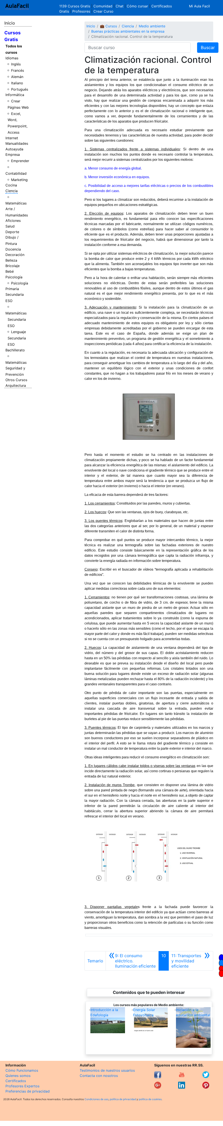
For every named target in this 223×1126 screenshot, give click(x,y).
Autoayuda (14, 149)
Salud (10, 226)
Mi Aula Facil (199, 6)
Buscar (208, 47)
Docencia (13, 249)
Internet (11, 138)
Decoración (14, 254)
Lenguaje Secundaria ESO (17, 338)
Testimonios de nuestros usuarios (107, 1070)
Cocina (11, 185)
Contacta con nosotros (99, 1075)
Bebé (9, 271)
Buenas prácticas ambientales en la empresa (127, 31)
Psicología (13, 277)
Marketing (19, 180)
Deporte (12, 232)
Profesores (81, 11)
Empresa (12, 154)
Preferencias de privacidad (27, 1091)
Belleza (11, 260)
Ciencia (11, 191)
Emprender (20, 161)
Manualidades (16, 143)
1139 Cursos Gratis (75, 6)
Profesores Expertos (22, 1086)
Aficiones (13, 220)
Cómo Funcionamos (21, 1070)
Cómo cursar (137, 6)
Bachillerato (15, 350)
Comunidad (102, 6)
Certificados (15, 1081)
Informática (14, 95)
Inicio (9, 23)
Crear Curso (103, 11)
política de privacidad (123, 1099)
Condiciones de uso (96, 1099)
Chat (119, 6)
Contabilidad (16, 173)
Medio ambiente (152, 26)
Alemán (17, 77)
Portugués (19, 89)
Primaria (12, 289)
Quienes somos (17, 1075)
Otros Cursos (16, 380)
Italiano (17, 83)
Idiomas (11, 58)
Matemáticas (16, 203)
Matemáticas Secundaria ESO (16, 319)
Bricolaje (12, 266)
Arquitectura (15, 385)
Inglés (16, 64)
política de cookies (150, 1099)
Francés (17, 70)
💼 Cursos (108, 26)
